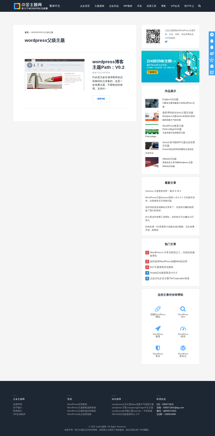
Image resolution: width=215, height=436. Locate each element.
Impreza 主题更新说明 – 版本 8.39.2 (163, 191)
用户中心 (189, 6)
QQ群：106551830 (166, 414)
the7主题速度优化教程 (161, 267)
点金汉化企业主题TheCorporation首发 (170, 278)
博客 (163, 6)
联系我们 (17, 411)
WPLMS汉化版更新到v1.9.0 (125, 414)
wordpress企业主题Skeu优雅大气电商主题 (133, 404)
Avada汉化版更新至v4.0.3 (163, 272)
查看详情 (101, 99)
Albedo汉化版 (169, 158)
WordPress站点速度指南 (79, 414)
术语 (139, 6)
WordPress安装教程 (77, 404)
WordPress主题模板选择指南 (81, 407)
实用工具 (151, 6)
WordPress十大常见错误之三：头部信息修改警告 (172, 254)
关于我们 (17, 407)
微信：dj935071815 (166, 411)
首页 (27, 32)
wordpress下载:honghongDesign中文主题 (132, 407)
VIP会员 (175, 6)
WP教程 (128, 6)
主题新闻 (99, 6)
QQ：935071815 (165, 404)
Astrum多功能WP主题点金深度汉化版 (178, 144)
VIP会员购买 (19, 414)
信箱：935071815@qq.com (170, 407)
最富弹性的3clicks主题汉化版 (177, 112)
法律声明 (17, 404)
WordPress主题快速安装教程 (81, 411)
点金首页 (85, 6)
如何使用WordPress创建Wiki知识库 (168, 261)
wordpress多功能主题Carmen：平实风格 (132, 411)
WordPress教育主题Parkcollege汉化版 (173, 127)
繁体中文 (54, 5)
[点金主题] (31, 5)
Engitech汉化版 (170, 99)
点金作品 (114, 6)
